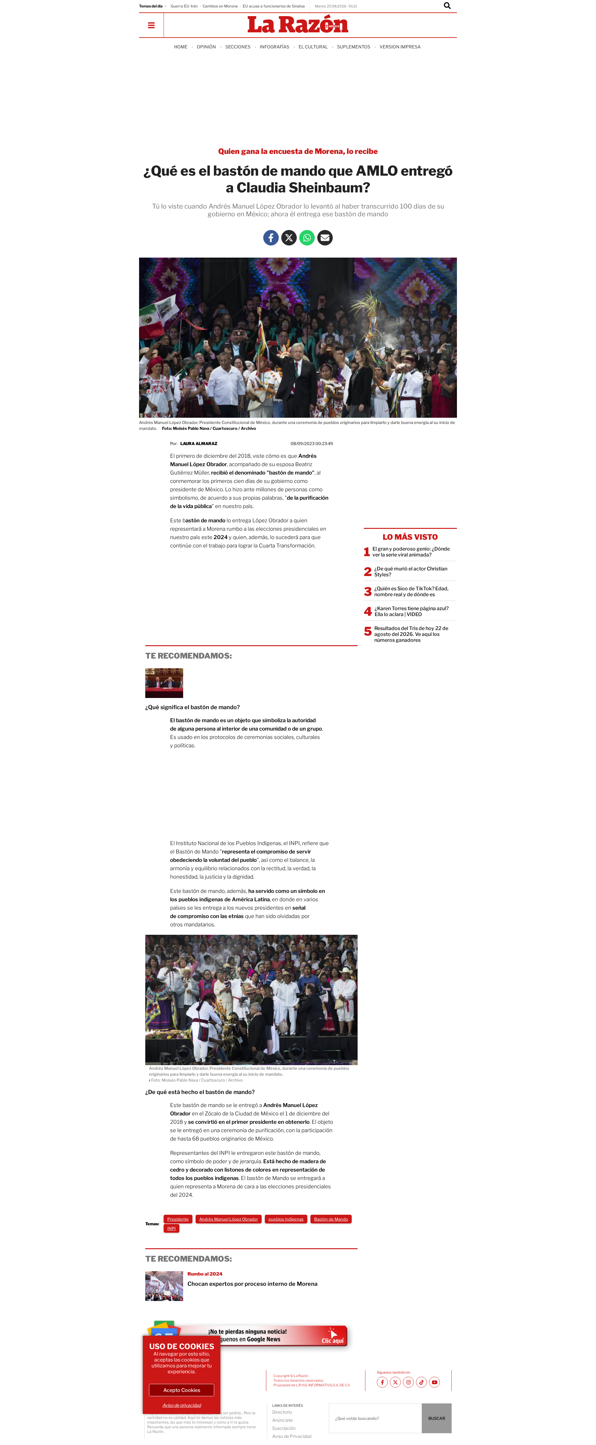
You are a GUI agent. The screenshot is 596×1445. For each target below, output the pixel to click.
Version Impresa (400, 46)
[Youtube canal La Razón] (434, 1382)
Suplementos (353, 46)
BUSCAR (436, 1418)
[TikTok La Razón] (421, 1382)
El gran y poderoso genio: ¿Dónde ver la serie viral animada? (411, 552)
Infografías (274, 46)
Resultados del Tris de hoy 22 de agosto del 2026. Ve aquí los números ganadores (411, 634)
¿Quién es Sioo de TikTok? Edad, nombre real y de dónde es (411, 591)
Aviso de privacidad (181, 1405)
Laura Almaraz (198, 443)
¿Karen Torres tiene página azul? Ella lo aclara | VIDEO (412, 611)
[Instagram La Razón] (408, 1382)
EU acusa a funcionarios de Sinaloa (274, 6)
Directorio (282, 1412)
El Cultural (313, 46)
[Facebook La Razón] (271, 237)
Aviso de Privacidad (291, 1436)
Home (180, 46)
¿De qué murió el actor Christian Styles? (410, 572)
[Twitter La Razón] (289, 237)
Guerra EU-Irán (184, 6)
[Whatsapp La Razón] (307, 237)
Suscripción (284, 1428)
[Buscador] (447, 6)
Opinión (206, 46)
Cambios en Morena (220, 6)
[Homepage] (298, 24)
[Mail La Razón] (325, 237)
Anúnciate (282, 1420)
